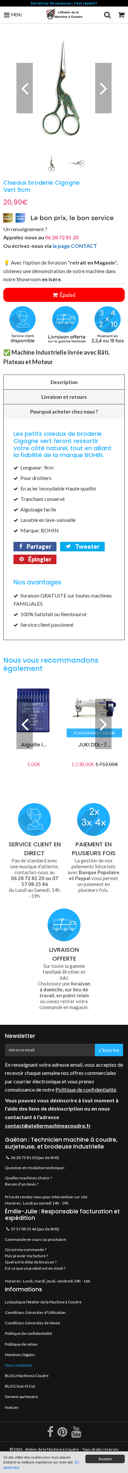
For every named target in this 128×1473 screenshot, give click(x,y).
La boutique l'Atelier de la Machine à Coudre (43, 1301)
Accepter (105, 1458)
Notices (12, 1407)
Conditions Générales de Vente (32, 1322)
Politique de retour (21, 1344)
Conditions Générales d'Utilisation (35, 1312)
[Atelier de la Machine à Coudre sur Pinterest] (63, 1434)
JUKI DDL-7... (94, 744)
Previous (24, 88)
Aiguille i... (34, 744)
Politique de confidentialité (85, 1089)
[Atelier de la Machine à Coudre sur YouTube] (76, 1434)
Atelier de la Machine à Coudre (52, 1449)
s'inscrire (109, 1050)
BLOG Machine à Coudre (27, 1375)
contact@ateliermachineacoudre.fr (48, 1125)
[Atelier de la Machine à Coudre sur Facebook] (50, 1434)
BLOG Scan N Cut (20, 1386)
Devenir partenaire (21, 1396)
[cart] (121, 15)
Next (103, 88)
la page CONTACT (75, 246)
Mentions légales (20, 1354)
